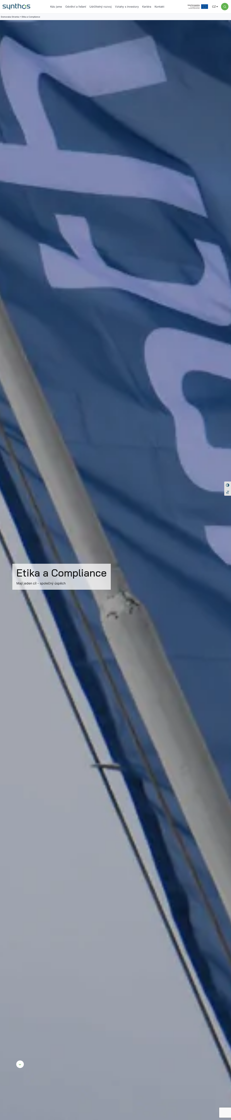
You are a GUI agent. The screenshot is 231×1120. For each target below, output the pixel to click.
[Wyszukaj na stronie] (224, 6)
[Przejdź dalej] (20, 1064)
